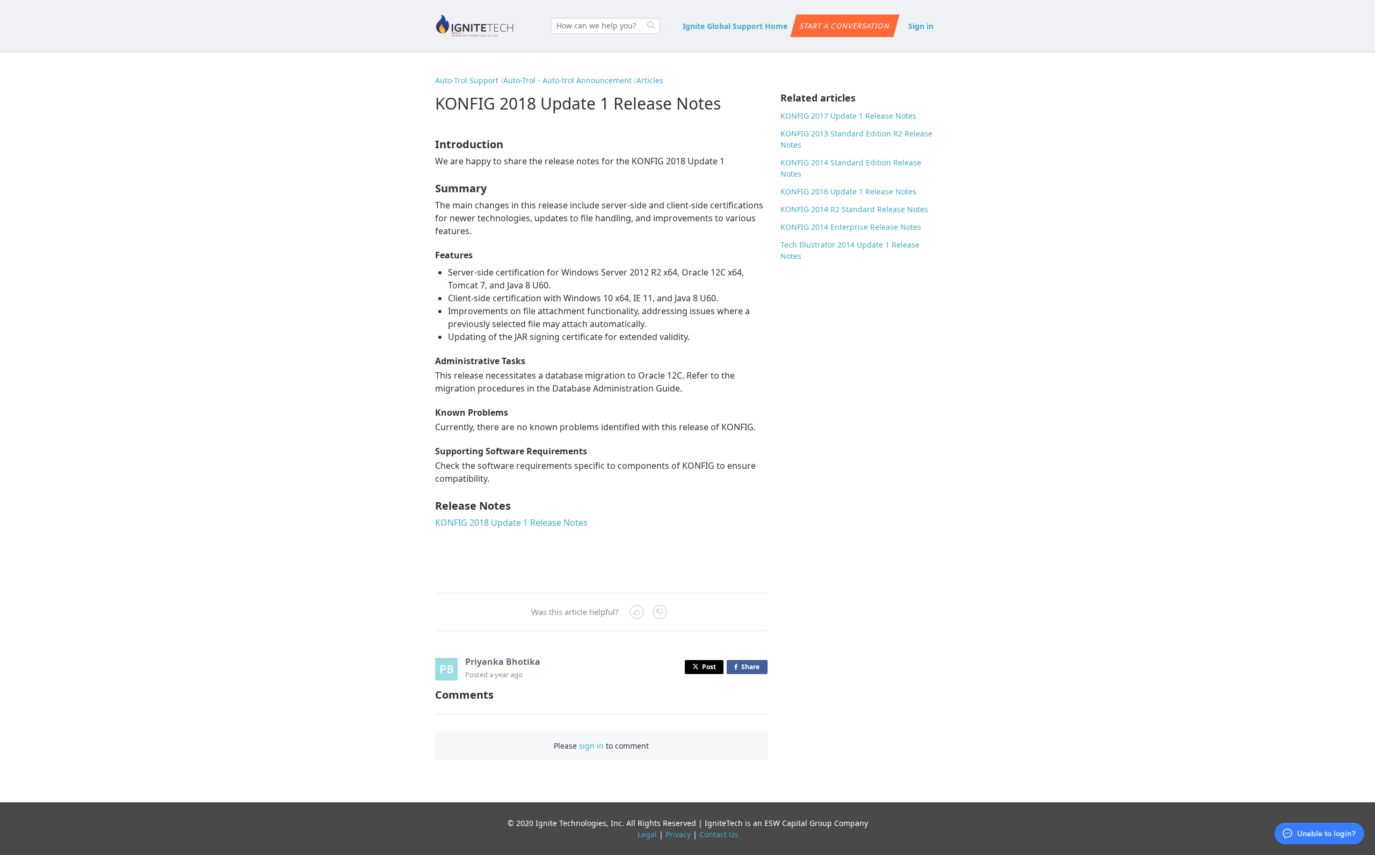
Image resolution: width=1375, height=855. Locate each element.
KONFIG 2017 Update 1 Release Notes (848, 116)
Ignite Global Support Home (735, 26)
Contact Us (718, 834)
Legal (647, 834)
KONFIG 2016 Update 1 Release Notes (848, 191)
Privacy (678, 834)
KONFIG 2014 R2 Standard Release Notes (854, 209)
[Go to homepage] (475, 26)
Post (709, 666)
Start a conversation (844, 26)
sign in (591, 746)
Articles (649, 80)
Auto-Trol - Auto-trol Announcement (567, 80)
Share (752, 668)
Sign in (920, 26)
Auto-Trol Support (466, 80)
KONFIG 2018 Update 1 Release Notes (511, 522)
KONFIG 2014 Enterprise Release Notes (850, 227)
